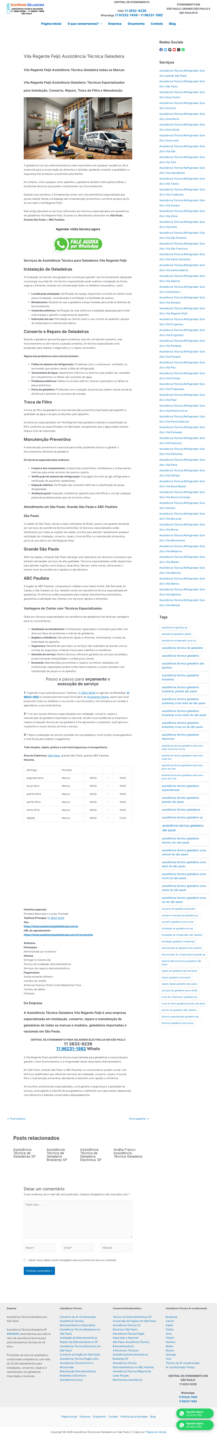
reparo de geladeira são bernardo (179, 970)
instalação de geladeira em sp (177, 928)
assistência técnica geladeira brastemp (180, 677)
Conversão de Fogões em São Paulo (134, 1321)
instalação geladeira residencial (178, 941)
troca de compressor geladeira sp (179, 997)
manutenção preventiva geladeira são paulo (181, 963)
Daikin (169, 1325)
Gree (169, 1333)
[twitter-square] (166, 49)
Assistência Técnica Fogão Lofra (79, 1358)
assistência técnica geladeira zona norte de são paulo (184, 876)
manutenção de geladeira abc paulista (182, 948)
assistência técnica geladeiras (181, 809)
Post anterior (16, 1118)
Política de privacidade (134, 1416)
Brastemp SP (120, 1358)
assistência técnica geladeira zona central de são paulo (184, 852)
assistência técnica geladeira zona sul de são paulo (184, 899)
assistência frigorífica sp (174, 627)
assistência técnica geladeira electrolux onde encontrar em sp (182, 747)
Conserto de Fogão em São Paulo (80, 1354)
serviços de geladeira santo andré (180, 990)
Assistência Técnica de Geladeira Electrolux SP (91, 1155)
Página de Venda (156, 1432)
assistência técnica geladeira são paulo (182, 828)
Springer (171, 1354)
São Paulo (54, 755)
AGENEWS (13, 1333)
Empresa (85, 1416)
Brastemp (171, 1316)
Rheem (170, 1350)
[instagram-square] (179, 49)
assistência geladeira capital (176, 634)
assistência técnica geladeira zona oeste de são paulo (184, 888)
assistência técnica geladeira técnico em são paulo (180, 840)
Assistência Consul (71, 1379)
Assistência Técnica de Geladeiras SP (24, 1153)
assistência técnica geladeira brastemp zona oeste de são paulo (184, 713)
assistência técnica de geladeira (182, 647)
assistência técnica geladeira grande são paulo (180, 799)
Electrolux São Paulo (125, 1329)
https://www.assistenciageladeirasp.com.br (51, 926)
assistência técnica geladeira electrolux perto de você (182, 777)
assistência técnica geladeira (180, 655)
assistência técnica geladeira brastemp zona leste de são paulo (184, 701)
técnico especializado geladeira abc (180, 1016)
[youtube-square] (175, 49)
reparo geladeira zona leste (176, 977)
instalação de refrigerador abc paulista (182, 934)
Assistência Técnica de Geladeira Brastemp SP (57, 1155)
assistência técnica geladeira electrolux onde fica (182, 757)
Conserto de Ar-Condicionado (78, 1316)
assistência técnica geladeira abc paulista (183, 665)
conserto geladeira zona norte (178, 921)
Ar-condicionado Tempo (180, 1367)
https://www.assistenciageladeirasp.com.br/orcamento (58, 934)
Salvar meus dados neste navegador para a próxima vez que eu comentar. (72, 1260)
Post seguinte (139, 1118)
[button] (100, 24)
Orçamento (99, 1416)
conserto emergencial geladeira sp (180, 915)
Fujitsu (170, 1329)
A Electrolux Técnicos (126, 1350)
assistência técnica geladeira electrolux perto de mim (182, 767)
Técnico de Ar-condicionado (183, 1363)
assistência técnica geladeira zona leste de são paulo (184, 864)
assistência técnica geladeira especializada (180, 788)
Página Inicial (69, 1416)
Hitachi (170, 1337)
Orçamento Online (98, 696)
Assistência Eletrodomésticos (130, 1354)
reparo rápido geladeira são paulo (179, 983)
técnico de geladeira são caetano (179, 1010)
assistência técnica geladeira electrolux (180, 736)
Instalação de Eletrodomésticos (78, 1337)
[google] (170, 49)
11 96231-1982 (152, 15)
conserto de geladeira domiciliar (178, 908)
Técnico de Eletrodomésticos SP (132, 1316)
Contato (113, 1416)
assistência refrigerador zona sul (179, 640)
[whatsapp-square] (183, 49)
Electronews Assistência (127, 1379)
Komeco (170, 1342)
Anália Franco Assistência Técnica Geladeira (128, 1153)
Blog (153, 1416)
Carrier (170, 1321)
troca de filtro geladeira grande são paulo (183, 1003)
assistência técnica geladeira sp (182, 817)
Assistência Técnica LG (126, 1325)
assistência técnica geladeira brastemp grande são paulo (180, 689)
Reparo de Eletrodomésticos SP (79, 1342)
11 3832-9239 (135, 11)
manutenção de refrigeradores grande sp (183, 954)
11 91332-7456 (126, 15)
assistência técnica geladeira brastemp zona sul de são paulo (182, 725)
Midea (169, 1346)
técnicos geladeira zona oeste (177, 1023)
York (168, 1358)
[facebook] (161, 49)
